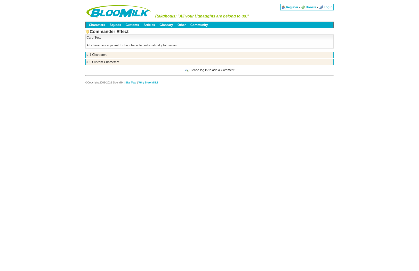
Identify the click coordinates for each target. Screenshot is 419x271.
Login (328, 7)
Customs (132, 25)
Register (292, 7)
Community (199, 25)
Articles (149, 25)
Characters (97, 25)
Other (181, 25)
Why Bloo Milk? (148, 82)
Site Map (130, 82)
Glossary (166, 25)
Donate (311, 7)
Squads (115, 25)
